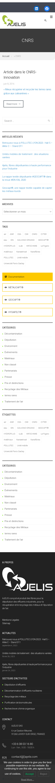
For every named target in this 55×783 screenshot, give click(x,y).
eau (5, 240)
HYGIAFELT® (14, 312)
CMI (26, 234)
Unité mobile (22, 257)
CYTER (44, 234)
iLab (21, 246)
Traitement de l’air (14, 401)
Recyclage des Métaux (16, 389)
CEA (19, 234)
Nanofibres (35, 252)
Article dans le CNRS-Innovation (20, 75)
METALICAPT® (15, 287)
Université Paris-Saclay (14, 263)
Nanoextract (21, 252)
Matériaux (10, 358)
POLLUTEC (8, 257)
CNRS (34, 234)
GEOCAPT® (43, 240)
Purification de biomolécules (18, 702)
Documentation (16, 276)
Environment (11, 346)
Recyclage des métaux (15, 696)
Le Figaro (45, 246)
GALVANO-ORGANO (26, 240)
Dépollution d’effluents (15, 684)
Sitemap (6, 623)
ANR (12, 234)
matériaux (8, 252)
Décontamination (13, 333)
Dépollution (10, 340)
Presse (8, 377)
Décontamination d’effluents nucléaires (23, 691)
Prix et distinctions (14, 383)
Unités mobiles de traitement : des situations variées (27, 653)
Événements (11, 352)
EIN (12, 240)
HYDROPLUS (9, 246)
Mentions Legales (10, 620)
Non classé (10, 364)
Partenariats (11, 370)
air (5, 234)
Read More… (27, 779)
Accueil (5, 56)
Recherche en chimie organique (20, 708)
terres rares (11, 395)
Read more (12, 104)
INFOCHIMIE (31, 246)
